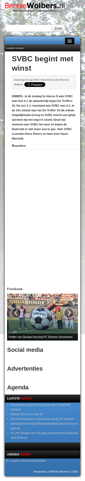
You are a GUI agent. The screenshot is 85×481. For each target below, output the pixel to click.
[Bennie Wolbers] (42, 8)
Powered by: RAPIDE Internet (51, 471)
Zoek (58, 28)
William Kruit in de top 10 (26, 414)
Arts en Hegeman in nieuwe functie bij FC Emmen (42, 419)
